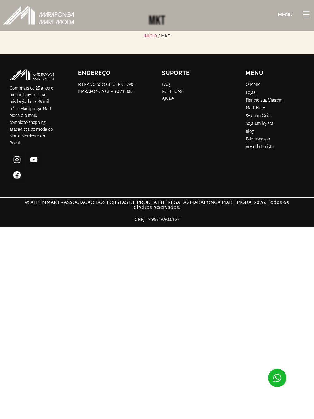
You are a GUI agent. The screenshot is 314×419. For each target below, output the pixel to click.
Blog (250, 132)
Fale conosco (258, 139)
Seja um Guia (258, 116)
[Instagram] (17, 159)
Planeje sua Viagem (264, 100)
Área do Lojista (260, 147)
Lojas (251, 93)
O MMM (253, 85)
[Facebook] (17, 175)
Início (150, 36)
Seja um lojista (260, 124)
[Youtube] (34, 159)
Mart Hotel (256, 108)
